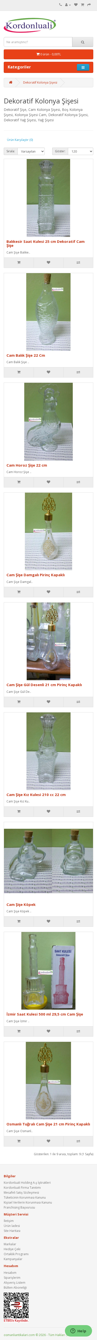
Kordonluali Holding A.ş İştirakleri (27, 1182)
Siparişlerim (12, 1278)
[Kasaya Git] (89, 5)
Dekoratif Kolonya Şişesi (40, 82)
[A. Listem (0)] (76, 5)
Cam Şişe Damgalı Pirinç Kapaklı (35, 574)
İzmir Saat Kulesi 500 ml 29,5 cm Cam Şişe (44, 1014)
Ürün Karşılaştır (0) (20, 140)
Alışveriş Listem (14, 1282)
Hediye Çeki (12, 1249)
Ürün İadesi (12, 1226)
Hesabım (10, 1273)
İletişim (9, 1221)
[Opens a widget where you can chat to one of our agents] (78, 1331)
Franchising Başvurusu (19, 1207)
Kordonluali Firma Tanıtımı (22, 1187)
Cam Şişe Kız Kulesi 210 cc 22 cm (36, 794)
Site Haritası (12, 1231)
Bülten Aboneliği (15, 1287)
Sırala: (10, 151)
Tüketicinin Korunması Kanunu (25, 1197)
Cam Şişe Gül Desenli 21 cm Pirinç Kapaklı (44, 684)
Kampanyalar (13, 1259)
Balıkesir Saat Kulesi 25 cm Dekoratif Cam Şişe (45, 243)
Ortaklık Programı (16, 1254)
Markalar (10, 1244)
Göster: (60, 151)
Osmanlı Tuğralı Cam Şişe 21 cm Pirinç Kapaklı (48, 1123)
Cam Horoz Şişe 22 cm (26, 465)
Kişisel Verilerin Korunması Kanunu (28, 1202)
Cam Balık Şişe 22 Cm (25, 355)
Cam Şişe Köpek (21, 904)
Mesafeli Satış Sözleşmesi (21, 1192)
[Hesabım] (68, 5)
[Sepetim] (82, 5)
